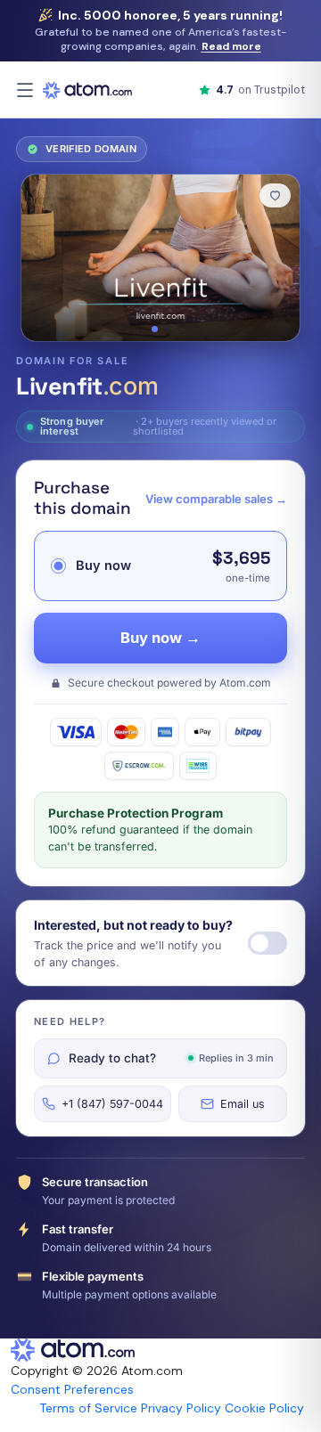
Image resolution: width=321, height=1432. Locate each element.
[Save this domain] (275, 195)
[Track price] (267, 943)
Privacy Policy (181, 1408)
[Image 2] (166, 329)
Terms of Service (88, 1408)
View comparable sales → (216, 499)
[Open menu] (25, 90)
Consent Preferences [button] (72, 1389)
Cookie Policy (264, 1408)
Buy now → (160, 638)
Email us (242, 1104)
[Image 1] (155, 329)
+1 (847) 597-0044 (112, 1104)
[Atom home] (87, 90)
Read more (231, 46)
